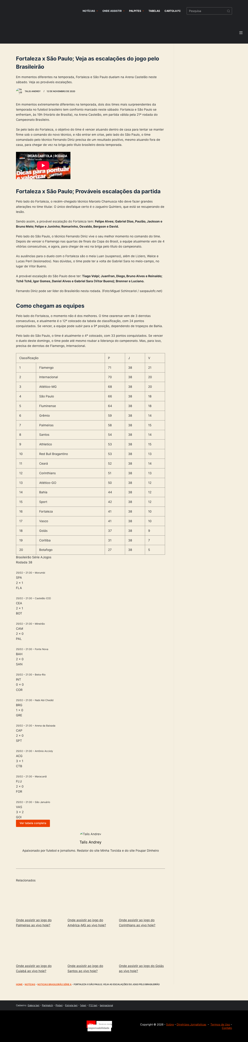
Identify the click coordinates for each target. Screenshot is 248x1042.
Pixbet (59, 1005)
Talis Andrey (90, 842)
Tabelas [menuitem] (154, 10)
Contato (227, 1028)
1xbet (83, 1005)
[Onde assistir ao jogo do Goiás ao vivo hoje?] (142, 946)
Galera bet (33, 1005)
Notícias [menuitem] (89, 10)
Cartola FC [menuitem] (172, 10)
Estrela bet (71, 1005)
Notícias (30, 984)
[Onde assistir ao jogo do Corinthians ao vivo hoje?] (142, 901)
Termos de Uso (220, 1024)
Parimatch (47, 1005)
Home (19, 984)
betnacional (106, 1005)
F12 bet (93, 1005)
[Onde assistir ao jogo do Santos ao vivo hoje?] (91, 946)
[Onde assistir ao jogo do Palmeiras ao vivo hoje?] (39, 901)
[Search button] (228, 11)
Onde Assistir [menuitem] (112, 10)
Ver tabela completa (33, 823)
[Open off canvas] (241, 32)
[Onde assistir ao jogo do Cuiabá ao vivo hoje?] (39, 946)
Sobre (170, 1024)
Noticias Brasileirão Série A (54, 984)
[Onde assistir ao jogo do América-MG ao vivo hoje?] (91, 901)
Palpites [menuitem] (135, 10)
